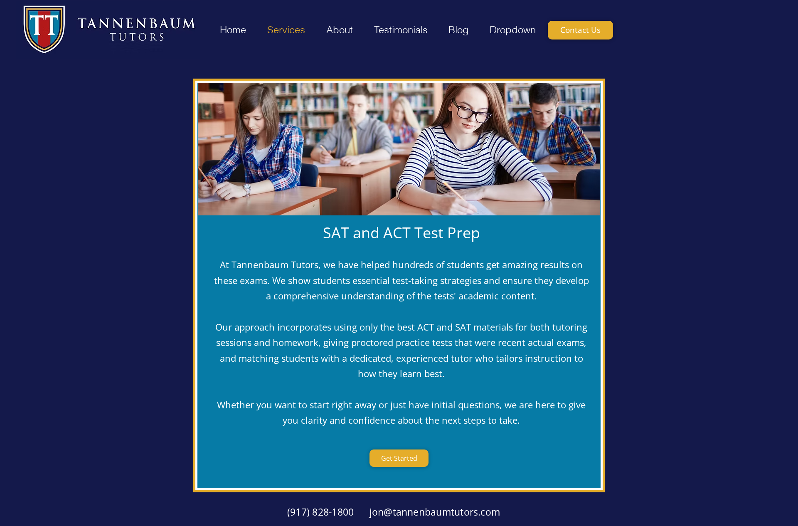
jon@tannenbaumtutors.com (434, 512)
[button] (339, 30)
